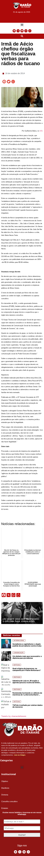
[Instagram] (26, 30)
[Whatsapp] (29, 30)
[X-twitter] (18, 30)
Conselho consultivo (9, 801)
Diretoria (4, 795)
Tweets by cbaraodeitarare (13, 716)
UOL (41, 131)
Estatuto (4, 808)
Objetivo (4, 781)
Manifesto (5, 788)
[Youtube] (22, 30)
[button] (22, 25)
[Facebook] (14, 30)
